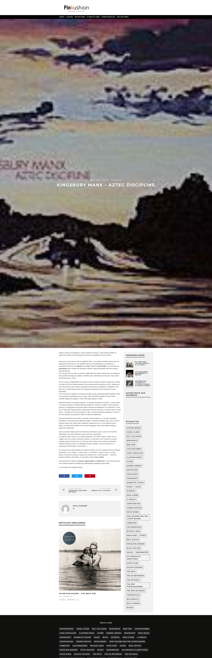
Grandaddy (132, 478)
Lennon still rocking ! (101, 490)
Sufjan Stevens (134, 567)
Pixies (143, 535)
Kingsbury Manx (77, 467)
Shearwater (142, 552)
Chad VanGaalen (135, 453)
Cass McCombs (134, 449)
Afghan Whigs (134, 428)
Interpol (131, 491)
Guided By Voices (135, 482)
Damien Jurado (134, 466)
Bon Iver (131, 445)
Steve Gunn (132, 563)
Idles (138, 487)
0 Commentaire (71, 599)
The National (133, 580)
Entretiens (80, 17)
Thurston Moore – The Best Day (77, 594)
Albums (69, 17)
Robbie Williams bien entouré (78, 491)
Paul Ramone (96, 180)
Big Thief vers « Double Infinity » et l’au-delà (142, 363)
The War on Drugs (136, 591)
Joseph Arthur (134, 508)
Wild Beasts (133, 599)
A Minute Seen (93, 17)
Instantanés (123, 17)
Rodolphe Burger (136, 544)
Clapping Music (134, 457)
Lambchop (132, 523)
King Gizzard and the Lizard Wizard (137, 517)
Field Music (132, 474)
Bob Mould (132, 440)
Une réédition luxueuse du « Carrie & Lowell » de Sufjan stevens (143, 383)
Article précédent (75, 488)
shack (130, 552)
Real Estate (133, 540)
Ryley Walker (134, 548)
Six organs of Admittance (134, 558)
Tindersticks (133, 595)
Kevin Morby (133, 512)
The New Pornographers (135, 585)
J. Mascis (131, 499)
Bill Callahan (134, 436)
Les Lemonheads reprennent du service (141, 373)
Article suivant (105, 488)
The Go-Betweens (135, 576)
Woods (130, 607)
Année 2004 (105, 180)
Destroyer (132, 470)
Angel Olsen (133, 432)
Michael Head (133, 531)
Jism (60, 596)
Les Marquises (134, 527)
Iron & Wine (132, 495)
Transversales (108, 17)
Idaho (129, 487)
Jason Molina (133, 503)
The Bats (131, 571)
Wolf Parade (133, 603)
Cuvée (130, 461)
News (62, 17)
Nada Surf (132, 535)
